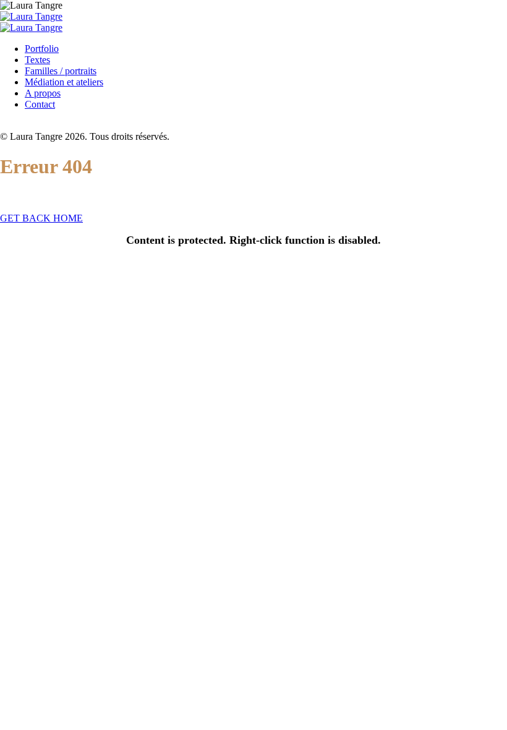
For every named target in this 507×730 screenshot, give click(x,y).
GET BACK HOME (41, 218)
